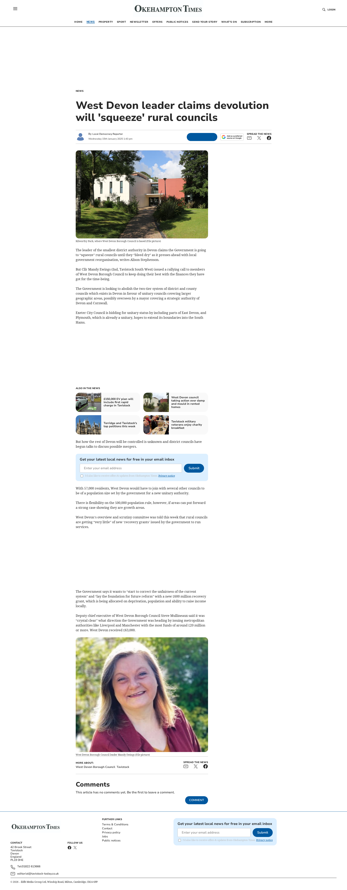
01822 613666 (31, 866)
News (80, 91)
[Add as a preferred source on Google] (231, 137)
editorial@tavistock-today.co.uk (38, 874)
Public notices (111, 840)
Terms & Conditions (115, 824)
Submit (194, 468)
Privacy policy (111, 832)
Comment (196, 800)
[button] (15, 8)
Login (331, 9)
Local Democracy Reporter (107, 134)
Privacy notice (166, 475)
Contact (107, 828)
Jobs (105, 836)
